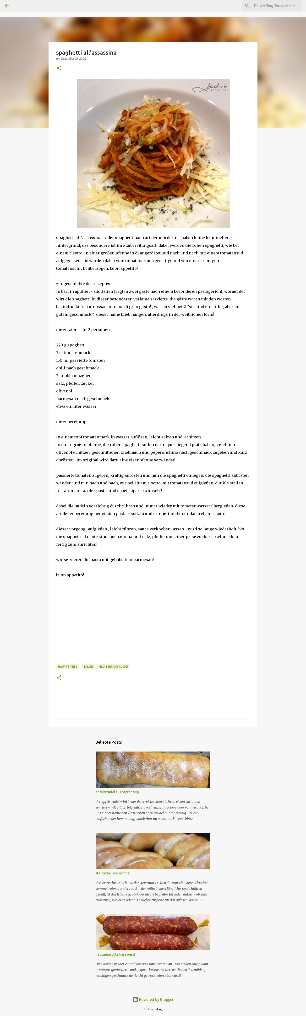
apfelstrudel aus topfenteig (117, 792)
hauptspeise (67, 666)
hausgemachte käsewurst (115, 954)
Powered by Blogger (156, 999)
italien (88, 666)
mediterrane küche (113, 666)
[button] (59, 68)
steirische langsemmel (113, 873)
